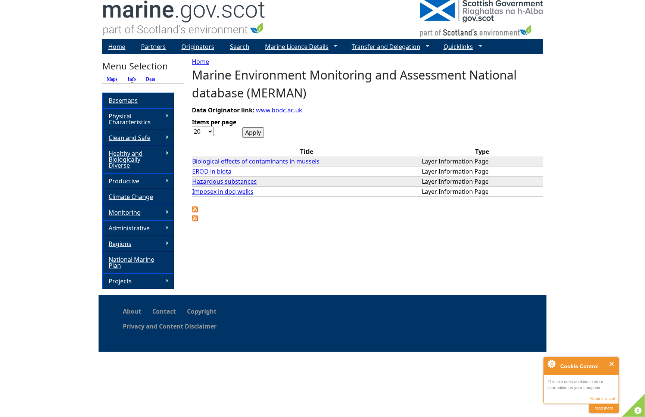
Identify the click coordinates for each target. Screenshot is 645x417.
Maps (112, 79)
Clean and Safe (126, 138)
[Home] (184, 19)
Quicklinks (455, 47)
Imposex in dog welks (222, 191)
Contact (164, 311)
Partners (153, 47)
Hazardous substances (224, 181)
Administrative (126, 228)
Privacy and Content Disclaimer (169, 326)
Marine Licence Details (293, 47)
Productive (120, 181)
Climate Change (131, 197)
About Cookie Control (551, 363)
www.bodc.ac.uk (279, 110)
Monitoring (121, 212)
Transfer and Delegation (383, 47)
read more (604, 408)
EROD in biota (211, 171)
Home (200, 61)
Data (150, 79)
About (132, 311)
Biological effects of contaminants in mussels (256, 161)
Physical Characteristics (126, 119)
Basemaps (123, 100)
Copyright (201, 311)
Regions (116, 244)
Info (134, 79)
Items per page (214, 122)
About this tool (602, 398)
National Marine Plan (131, 262)
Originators (197, 47)
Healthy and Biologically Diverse (122, 159)
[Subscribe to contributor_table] (195, 210)
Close (612, 363)
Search (239, 47)
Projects (117, 281)
